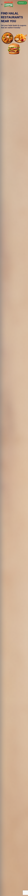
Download (21, 2)
